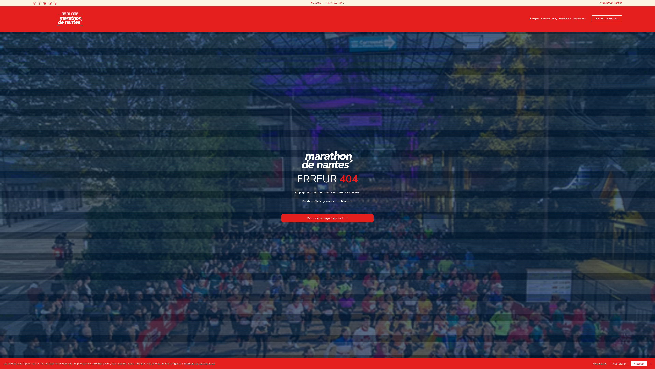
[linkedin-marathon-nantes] (55, 3)
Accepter (639, 363)
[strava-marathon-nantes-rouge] (50, 3)
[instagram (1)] (34, 3)
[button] (534, 18)
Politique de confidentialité (199, 363)
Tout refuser (619, 363)
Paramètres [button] (599, 363)
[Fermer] (651, 363)
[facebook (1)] (39, 3)
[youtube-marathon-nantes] (44, 3)
